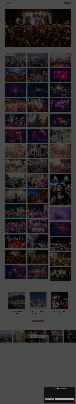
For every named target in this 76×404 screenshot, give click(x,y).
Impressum (66, 401)
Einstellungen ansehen (69, 399)
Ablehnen (59, 399)
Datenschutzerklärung (54, 401)
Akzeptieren (49, 399)
